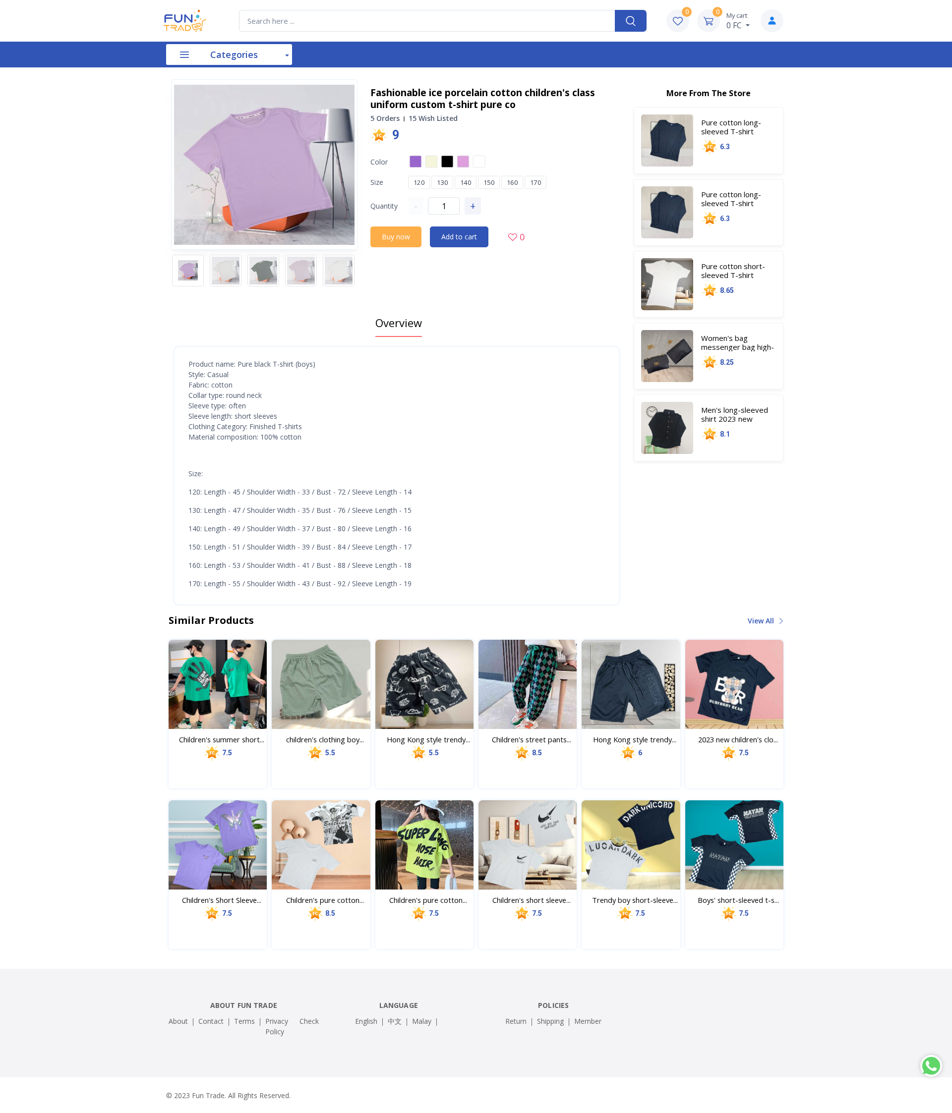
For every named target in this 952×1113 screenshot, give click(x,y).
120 (419, 182)
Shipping (550, 1021)
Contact (211, 1021)
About (178, 1021)
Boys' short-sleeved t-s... (738, 900)
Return (516, 1021)
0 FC (736, 21)
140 (466, 182)
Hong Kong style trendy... (428, 739)
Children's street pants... (531, 739)
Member (587, 1021)
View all (762, 620)
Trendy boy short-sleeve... (635, 900)
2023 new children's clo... (738, 739)
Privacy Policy (276, 1026)
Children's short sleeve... (531, 900)
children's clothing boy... (325, 739)
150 (489, 182)
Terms (244, 1021)
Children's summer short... (221, 739)
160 (512, 182)
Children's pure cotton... (325, 900)
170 (535, 182)
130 (442, 182)
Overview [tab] (398, 322)
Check (309, 1021)
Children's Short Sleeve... (221, 900)
